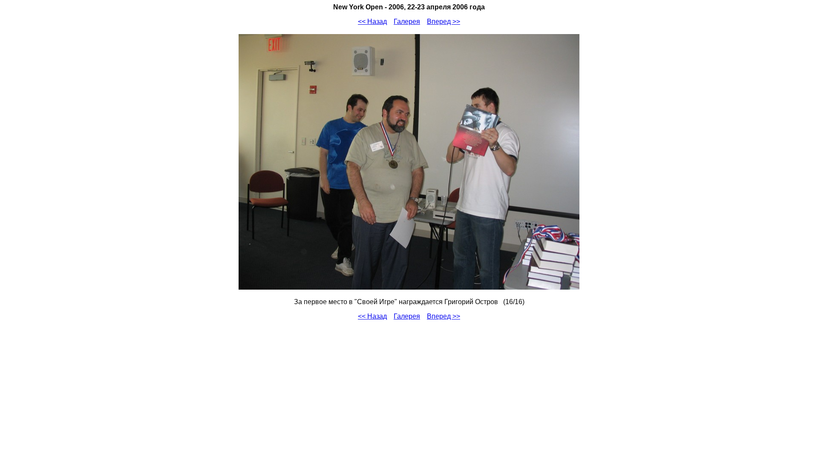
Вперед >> (443, 21)
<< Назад (372, 21)
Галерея (407, 21)
